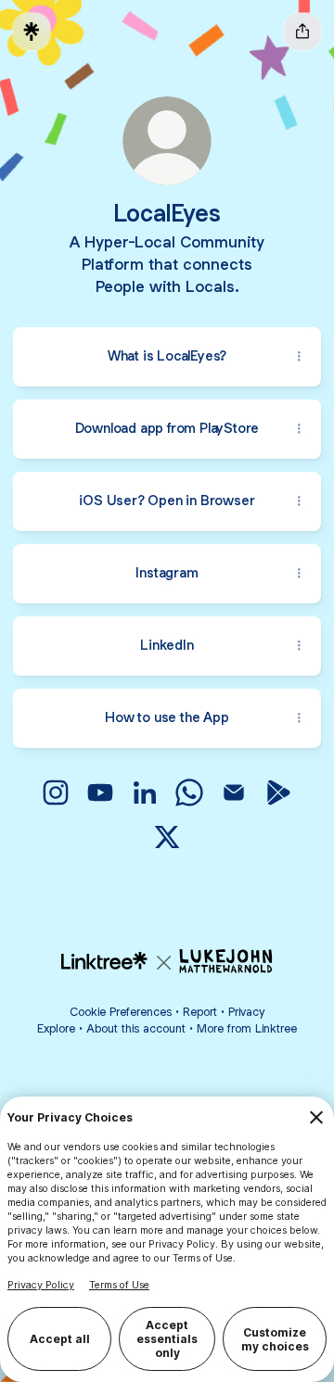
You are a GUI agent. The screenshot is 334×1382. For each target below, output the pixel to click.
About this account (136, 1028)
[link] (55, 792)
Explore (56, 1028)
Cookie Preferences (121, 1012)
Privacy (246, 1012)
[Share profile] (302, 31)
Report (200, 1012)
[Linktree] (31, 31)
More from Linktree (247, 1028)
